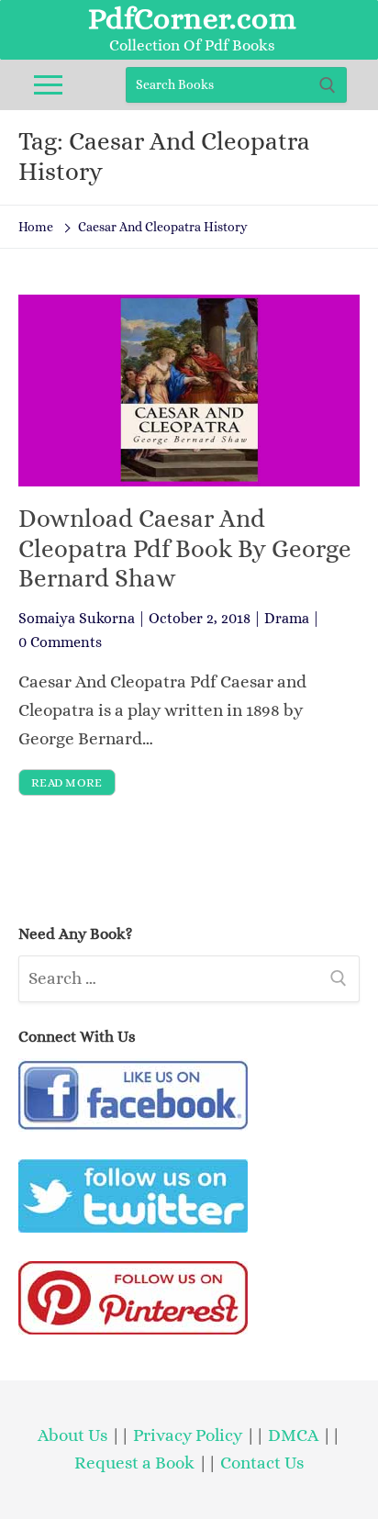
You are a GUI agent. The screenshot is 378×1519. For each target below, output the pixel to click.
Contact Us (262, 1462)
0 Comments (60, 642)
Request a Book (136, 1462)
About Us (72, 1435)
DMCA (293, 1435)
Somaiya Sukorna (76, 618)
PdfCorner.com (192, 18)
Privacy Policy (187, 1435)
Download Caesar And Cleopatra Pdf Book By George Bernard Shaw (184, 548)
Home (35, 226)
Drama (286, 618)
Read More (67, 782)
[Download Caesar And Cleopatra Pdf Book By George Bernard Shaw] (189, 390)
